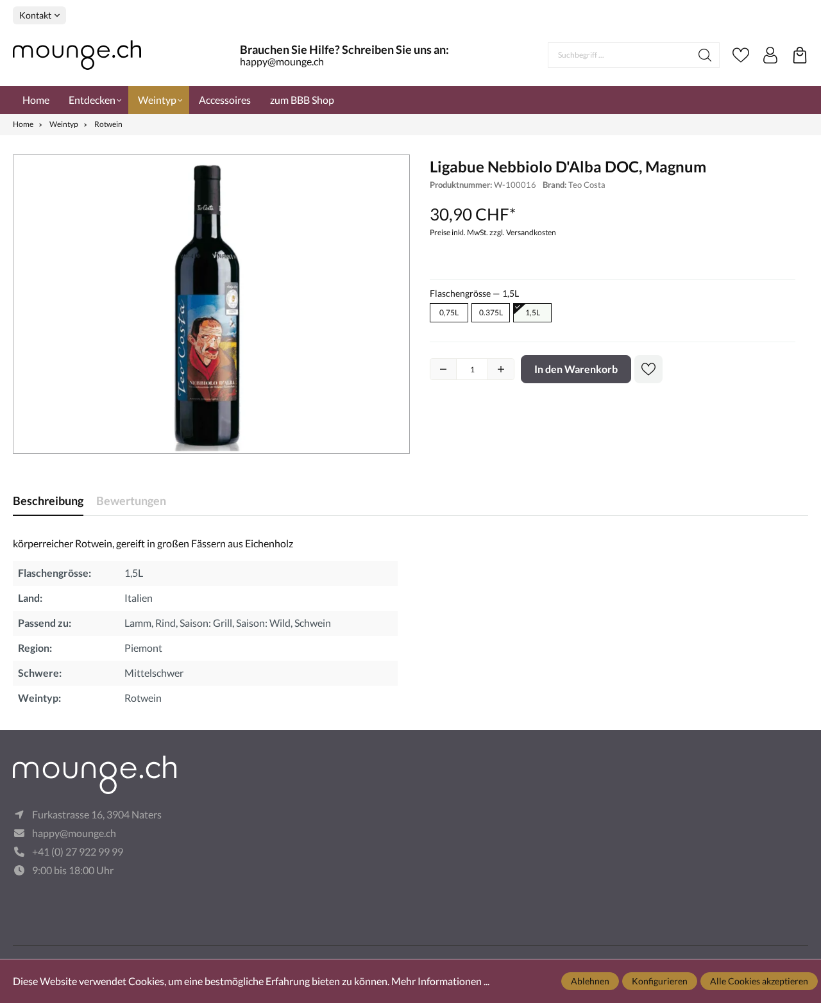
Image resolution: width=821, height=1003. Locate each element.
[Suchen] (705, 55)
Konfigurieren (660, 980)
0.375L (491, 312)
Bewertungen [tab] (131, 500)
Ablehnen (590, 980)
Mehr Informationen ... (440, 981)
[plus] (501, 369)
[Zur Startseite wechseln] (77, 55)
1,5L (532, 312)
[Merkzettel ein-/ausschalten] (648, 369)
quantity (472, 369)
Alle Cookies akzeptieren (759, 980)
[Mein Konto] (770, 55)
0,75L (449, 312)
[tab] (48, 501)
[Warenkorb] (799, 55)
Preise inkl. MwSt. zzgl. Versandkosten (493, 232)
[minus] (443, 369)
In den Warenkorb (576, 369)
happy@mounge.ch (282, 61)
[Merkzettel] (740, 55)
